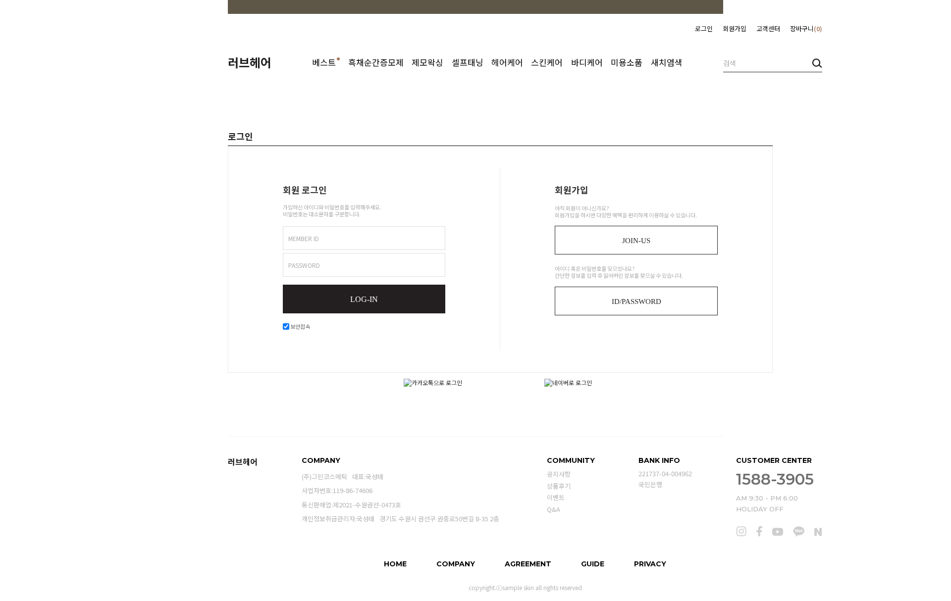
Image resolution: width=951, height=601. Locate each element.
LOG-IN (364, 299)
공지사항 (559, 474)
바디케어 (587, 62)
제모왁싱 (427, 62)
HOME (395, 563)
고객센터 (768, 28)
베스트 (326, 62)
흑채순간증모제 (376, 62)
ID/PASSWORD (636, 301)
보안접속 (299, 326)
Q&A (553, 509)
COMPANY (455, 563)
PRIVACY (650, 563)
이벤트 (556, 497)
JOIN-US (636, 241)
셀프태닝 (467, 62)
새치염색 (667, 62)
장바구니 (805, 28)
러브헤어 (249, 62)
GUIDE (592, 563)
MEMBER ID (303, 238)
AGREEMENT (528, 563)
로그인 (704, 28)
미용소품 (626, 62)
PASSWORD (304, 265)
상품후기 (559, 486)
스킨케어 (547, 62)
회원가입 (734, 28)
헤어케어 (507, 62)
